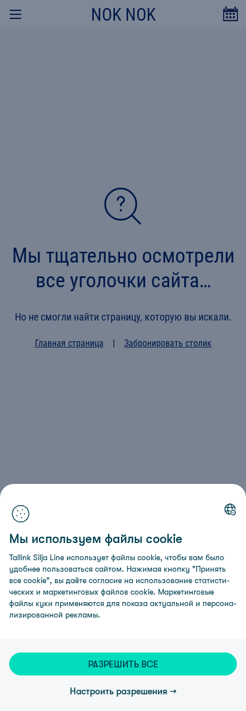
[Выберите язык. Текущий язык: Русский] (230, 509)
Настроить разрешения (119, 691)
